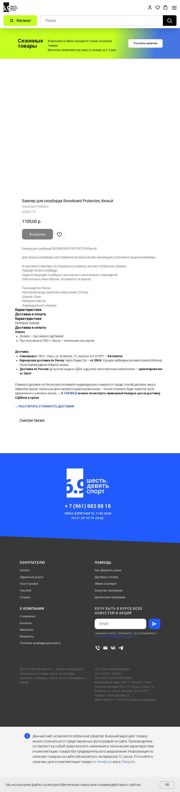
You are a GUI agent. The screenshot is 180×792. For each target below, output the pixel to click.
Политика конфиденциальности (40, 643)
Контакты (26, 623)
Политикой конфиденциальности (116, 636)
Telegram (128, 762)
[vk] (113, 648)
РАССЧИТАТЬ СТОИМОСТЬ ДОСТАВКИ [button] (46, 406)
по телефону (102, 762)
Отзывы (25, 597)
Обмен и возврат (106, 583)
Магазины (26, 629)
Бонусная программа (108, 590)
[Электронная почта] (105, 648)
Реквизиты (27, 636)
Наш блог (26, 590)
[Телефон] (98, 648)
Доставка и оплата (106, 577)
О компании (27, 616)
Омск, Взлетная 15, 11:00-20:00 (87, 513)
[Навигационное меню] (174, 7)
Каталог (25, 570)
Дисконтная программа (110, 597)
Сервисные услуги (31, 577)
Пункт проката (29, 583)
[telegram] (121, 648)
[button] (150, 7)
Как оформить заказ (108, 570)
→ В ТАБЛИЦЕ (67, 393)
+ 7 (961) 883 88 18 (88, 506)
